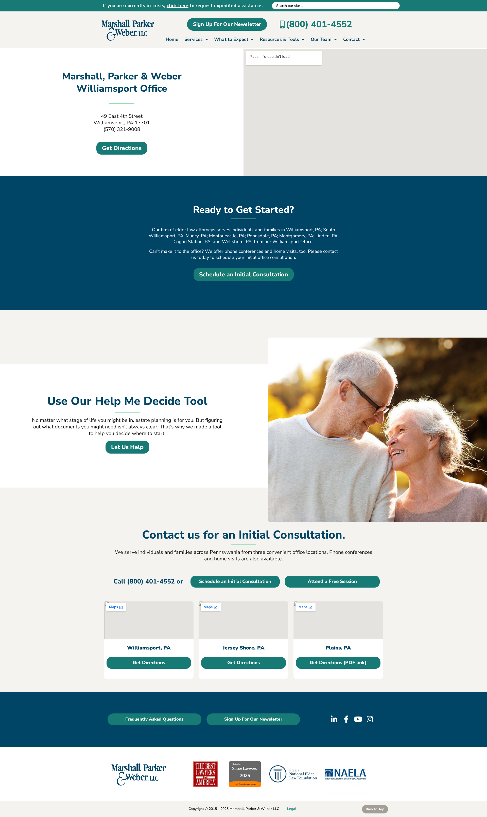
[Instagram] (370, 719)
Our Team (321, 39)
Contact (351, 39)
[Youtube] (358, 719)
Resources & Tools (279, 39)
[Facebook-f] (346, 719)
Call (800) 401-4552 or (148, 581)
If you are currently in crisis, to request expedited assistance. (183, 6)
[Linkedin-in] (334, 719)
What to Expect (231, 39)
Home (172, 39)
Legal (291, 808)
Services (193, 39)
